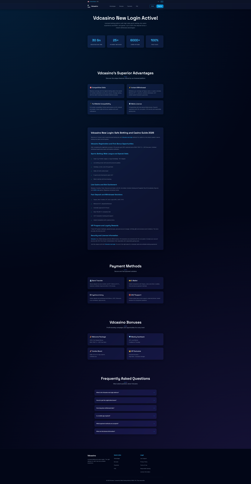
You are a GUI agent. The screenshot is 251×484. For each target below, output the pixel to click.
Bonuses (121, 6)
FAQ (137, 6)
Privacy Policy (143, 461)
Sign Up (160, 6)
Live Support (143, 458)
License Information (145, 472)
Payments (129, 6)
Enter (152, 6)
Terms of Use (143, 465)
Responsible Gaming (145, 468)
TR (158, 1)
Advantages (112, 6)
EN (161, 1)
